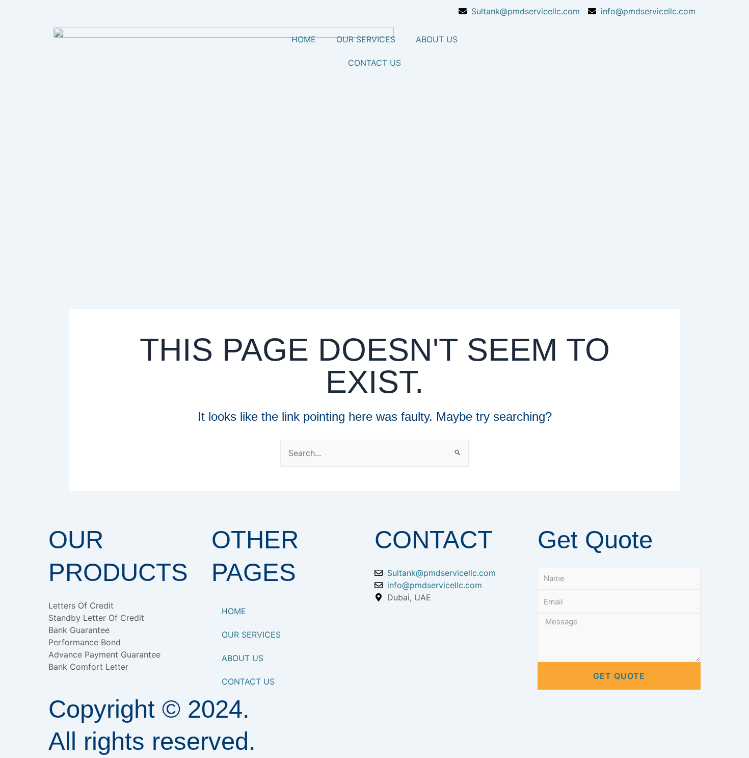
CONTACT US (374, 63)
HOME (303, 39)
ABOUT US (437, 39)
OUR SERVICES (365, 39)
